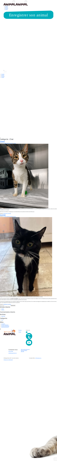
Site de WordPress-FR (5, 327)
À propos (6, 8)
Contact (6, 9)
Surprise (3, 215)
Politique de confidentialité (8, 359)
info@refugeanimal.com (12, 353)
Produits (6, 6)
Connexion (3, 323)
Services (6, 7)
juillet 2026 (3, 316)
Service (12, 331)
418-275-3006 (10, 351)
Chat (4, 213)
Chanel (2, 141)
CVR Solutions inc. (38, 358)
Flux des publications (4, 324)
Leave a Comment (8, 213)
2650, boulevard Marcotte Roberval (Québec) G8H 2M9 (25, 350)
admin (15, 143)
